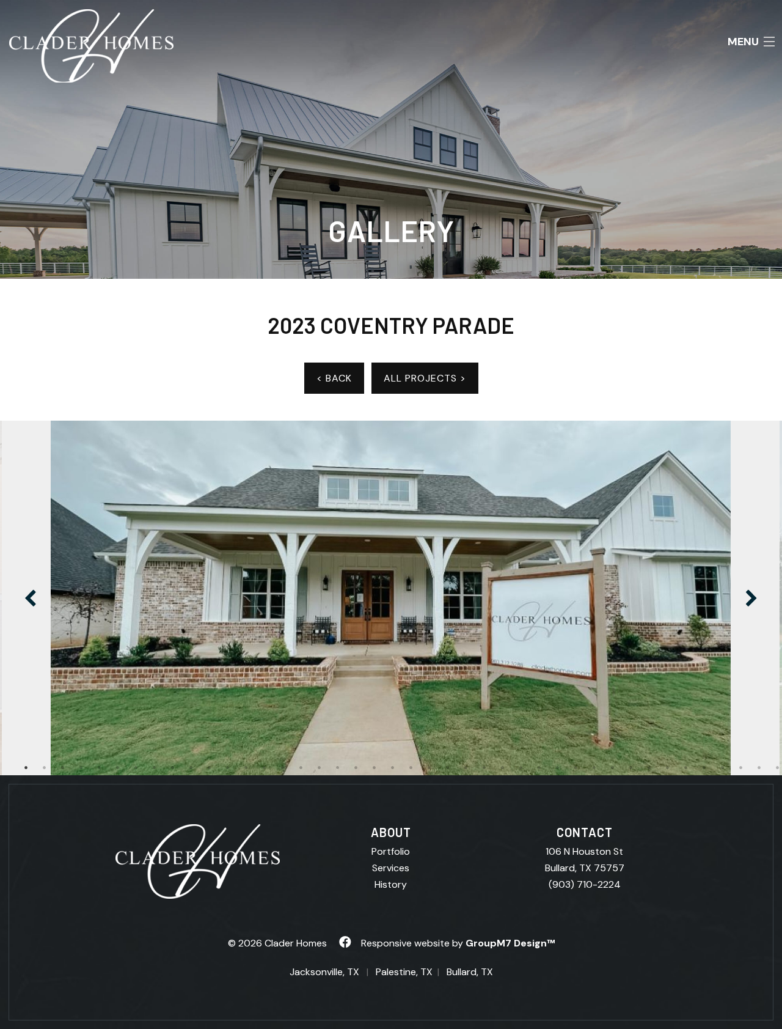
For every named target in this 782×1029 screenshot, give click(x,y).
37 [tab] (686, 767)
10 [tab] (191, 767)
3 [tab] (63, 767)
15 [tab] (283, 767)
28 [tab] (521, 767)
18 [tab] (338, 767)
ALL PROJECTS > (425, 378)
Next (751, 598)
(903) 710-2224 (585, 884)
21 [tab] (393, 767)
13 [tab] (246, 767)
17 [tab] (319, 767)
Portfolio (390, 851)
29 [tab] (539, 767)
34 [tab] (631, 767)
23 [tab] (429, 767)
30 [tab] (558, 767)
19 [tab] (356, 767)
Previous (30, 598)
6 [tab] (118, 767)
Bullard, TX (470, 971)
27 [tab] (503, 767)
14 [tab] (264, 767)
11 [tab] (209, 767)
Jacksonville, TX (324, 971)
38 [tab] (704, 767)
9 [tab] (173, 767)
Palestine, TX (404, 971)
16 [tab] (301, 767)
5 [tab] (99, 767)
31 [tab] (576, 767)
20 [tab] (374, 767)
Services (390, 867)
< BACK (334, 378)
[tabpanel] (391, 598)
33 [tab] (613, 767)
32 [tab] (594, 767)
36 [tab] (668, 767)
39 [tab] (723, 767)
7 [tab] (136, 767)
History (391, 884)
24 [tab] (448, 767)
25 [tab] (466, 767)
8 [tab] (154, 767)
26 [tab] (484, 767)
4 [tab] (81, 767)
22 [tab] (411, 767)
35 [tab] (649, 767)
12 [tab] (228, 767)
